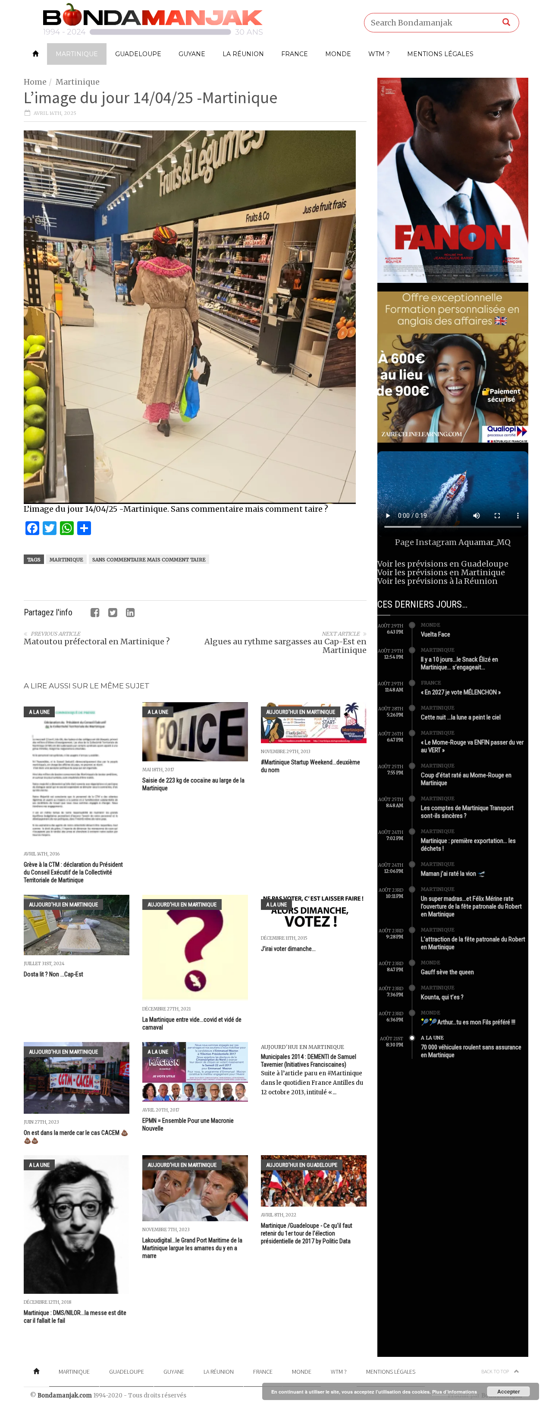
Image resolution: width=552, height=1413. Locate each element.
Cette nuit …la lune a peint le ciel (461, 717)
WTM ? (379, 54)
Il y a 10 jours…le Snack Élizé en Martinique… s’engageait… (459, 663)
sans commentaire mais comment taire (149, 560)
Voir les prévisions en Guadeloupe (442, 564)
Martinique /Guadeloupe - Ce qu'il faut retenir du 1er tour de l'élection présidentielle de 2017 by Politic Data (306, 1233)
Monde (338, 54)
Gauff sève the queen (447, 972)
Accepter (508, 1391)
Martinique (77, 54)
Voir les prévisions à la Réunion (437, 581)
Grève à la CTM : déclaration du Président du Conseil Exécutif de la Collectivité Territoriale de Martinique (73, 872)
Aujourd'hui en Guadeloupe (301, 1165)
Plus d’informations (454, 1391)
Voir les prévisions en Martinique (441, 572)
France (294, 54)
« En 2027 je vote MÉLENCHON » (461, 692)
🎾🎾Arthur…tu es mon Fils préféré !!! (468, 1022)
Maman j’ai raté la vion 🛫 (453, 874)
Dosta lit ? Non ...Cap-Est (53, 974)
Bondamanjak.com (65, 1395)
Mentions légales (440, 54)
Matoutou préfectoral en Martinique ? (97, 641)
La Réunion (243, 54)
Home (35, 82)
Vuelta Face (435, 634)
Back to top (495, 1371)
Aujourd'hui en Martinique (300, 712)
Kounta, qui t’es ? (442, 997)
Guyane (192, 54)
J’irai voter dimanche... (288, 948)
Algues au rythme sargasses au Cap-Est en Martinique (285, 646)
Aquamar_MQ (484, 542)
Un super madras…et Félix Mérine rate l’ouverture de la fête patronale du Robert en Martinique (471, 906)
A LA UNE (39, 712)
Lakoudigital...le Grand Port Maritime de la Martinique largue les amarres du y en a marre (192, 1248)
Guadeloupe (138, 54)
